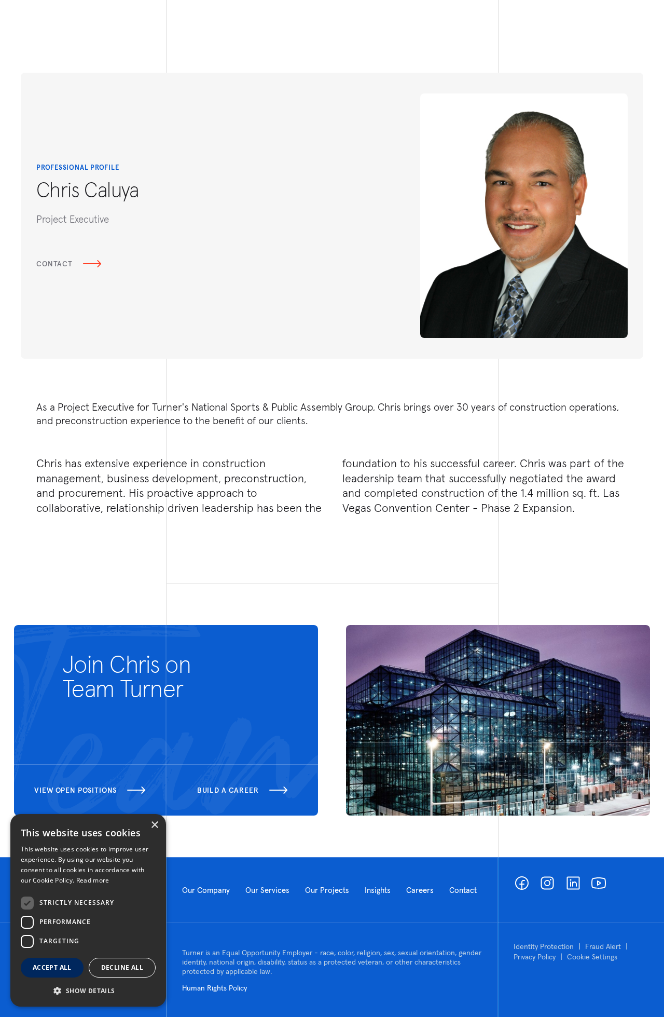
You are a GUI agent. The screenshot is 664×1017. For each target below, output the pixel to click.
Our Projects (327, 890)
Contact (54, 263)
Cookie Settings (592, 956)
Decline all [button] (122, 967)
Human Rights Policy (214, 988)
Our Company (206, 890)
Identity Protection (544, 946)
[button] (88, 990)
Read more (92, 880)
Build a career (228, 790)
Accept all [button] (52, 967)
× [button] (154, 825)
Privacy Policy (535, 956)
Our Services (267, 890)
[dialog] (88, 910)
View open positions (75, 790)
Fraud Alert (603, 946)
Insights (378, 890)
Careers (420, 890)
